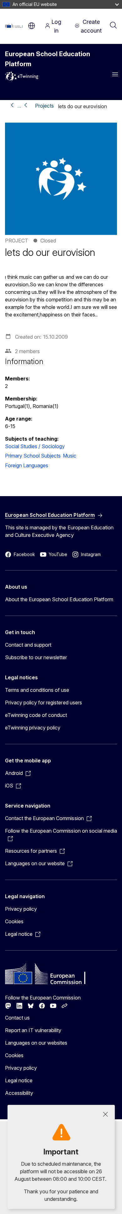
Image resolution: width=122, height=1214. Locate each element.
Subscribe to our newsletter (36, 657)
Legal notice (19, 1080)
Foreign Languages (26, 465)
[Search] (113, 26)
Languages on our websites (36, 1043)
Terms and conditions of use (37, 690)
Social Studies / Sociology (35, 446)
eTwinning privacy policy (32, 727)
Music (69, 456)
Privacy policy (21, 909)
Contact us (17, 1018)
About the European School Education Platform (59, 599)
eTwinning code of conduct (36, 715)
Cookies (14, 921)
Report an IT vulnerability (33, 1030)
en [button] (31, 26)
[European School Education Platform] (15, 25)
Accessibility (19, 1093)
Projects (44, 106)
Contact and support (28, 645)
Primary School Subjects (33, 456)
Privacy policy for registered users (43, 702)
